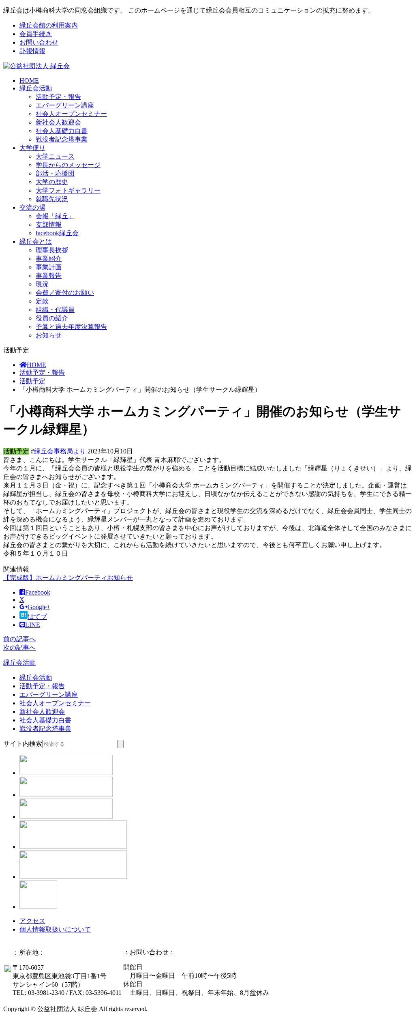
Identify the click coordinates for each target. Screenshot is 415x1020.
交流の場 (32, 207)
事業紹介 (49, 258)
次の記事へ (19, 647)
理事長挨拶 (52, 250)
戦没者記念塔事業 (62, 139)
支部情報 (49, 224)
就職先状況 (52, 198)
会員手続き (35, 33)
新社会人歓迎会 (58, 122)
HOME (29, 80)
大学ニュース (55, 156)
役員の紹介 (52, 318)
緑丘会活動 (35, 88)
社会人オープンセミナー (71, 113)
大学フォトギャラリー (68, 190)
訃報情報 (32, 50)
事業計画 (49, 267)
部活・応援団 (55, 173)
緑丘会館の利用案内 (48, 25)
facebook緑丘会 (57, 233)
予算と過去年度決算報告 (71, 326)
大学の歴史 (52, 181)
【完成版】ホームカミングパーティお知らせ (68, 577)
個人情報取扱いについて (55, 929)
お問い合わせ (38, 42)
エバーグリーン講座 (65, 105)
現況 (42, 284)
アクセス (32, 920)
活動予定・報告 (58, 96)
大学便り (32, 147)
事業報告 (49, 275)
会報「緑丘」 (55, 216)
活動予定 (32, 381)
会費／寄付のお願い (65, 292)
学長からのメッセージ (68, 164)
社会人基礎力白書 (62, 130)
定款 (42, 301)
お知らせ (49, 335)
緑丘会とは (35, 241)
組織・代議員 (55, 309)
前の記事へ (19, 639)
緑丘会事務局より (60, 451)
